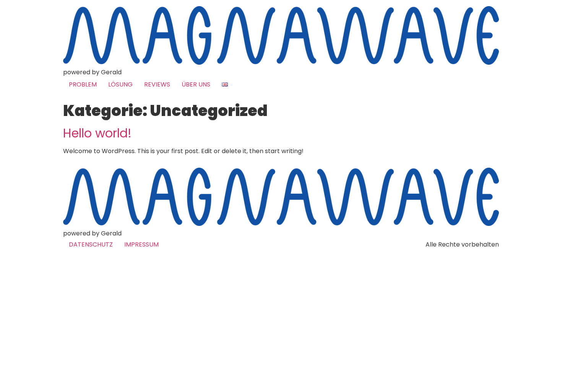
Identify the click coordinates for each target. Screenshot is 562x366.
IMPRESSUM (141, 244)
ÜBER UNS (196, 84)
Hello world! (97, 133)
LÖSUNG (120, 84)
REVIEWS (157, 84)
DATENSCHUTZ (91, 244)
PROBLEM (83, 84)
